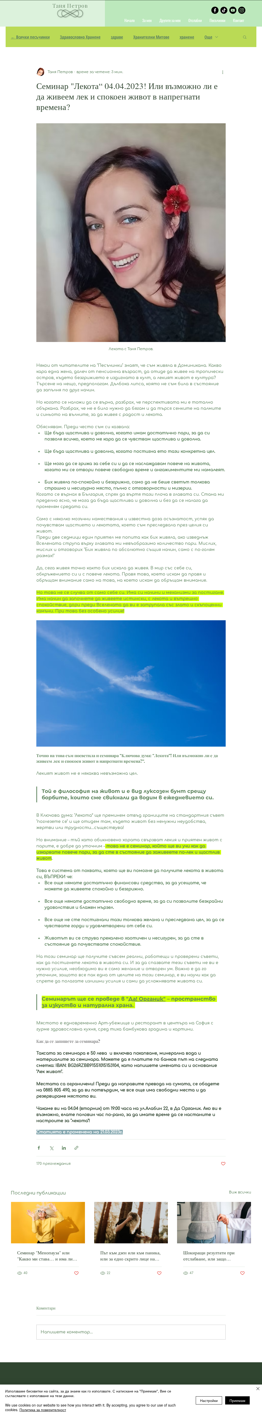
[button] (244, 37)
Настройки (209, 1400)
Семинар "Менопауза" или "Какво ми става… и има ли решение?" (45, 1255)
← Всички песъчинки (30, 37)
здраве (117, 37)
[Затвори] (258, 1389)
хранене (187, 37)
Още (208, 37)
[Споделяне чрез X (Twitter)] (51, 1147)
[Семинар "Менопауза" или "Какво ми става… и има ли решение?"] (48, 1222)
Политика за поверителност (42, 1409)
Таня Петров (70, 5)
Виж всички (240, 1192)
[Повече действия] (223, 72)
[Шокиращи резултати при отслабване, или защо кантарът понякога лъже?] (214, 1222)
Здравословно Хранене (80, 37)
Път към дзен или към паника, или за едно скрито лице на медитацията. (130, 1255)
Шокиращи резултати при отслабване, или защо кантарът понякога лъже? (209, 1255)
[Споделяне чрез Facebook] (38, 1147)
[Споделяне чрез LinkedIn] (63, 1147)
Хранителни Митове (151, 37)
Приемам (237, 1400)
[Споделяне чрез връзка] (76, 1147)
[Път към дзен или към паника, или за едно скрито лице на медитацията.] (131, 1222)
